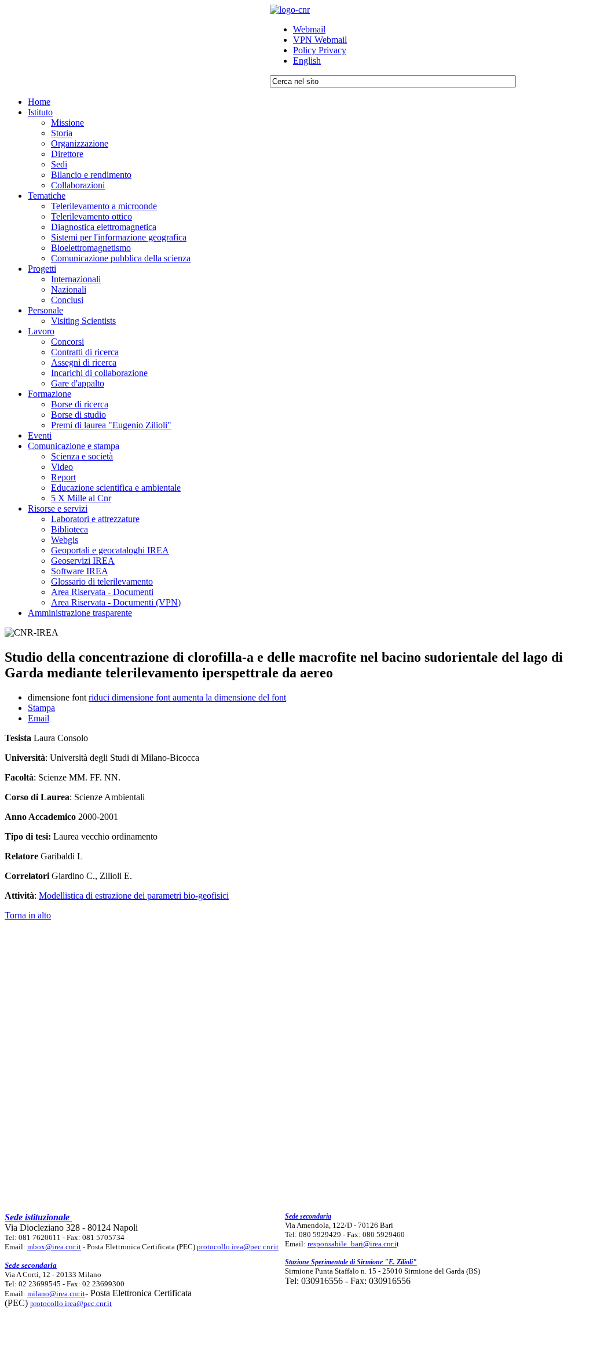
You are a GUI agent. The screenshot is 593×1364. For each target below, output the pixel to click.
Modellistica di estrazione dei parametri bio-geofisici (134, 895)
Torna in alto (28, 915)
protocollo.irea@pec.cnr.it (238, 1246)
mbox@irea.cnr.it (54, 1246)
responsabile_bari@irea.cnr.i (352, 1243)
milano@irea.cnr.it (56, 1293)
